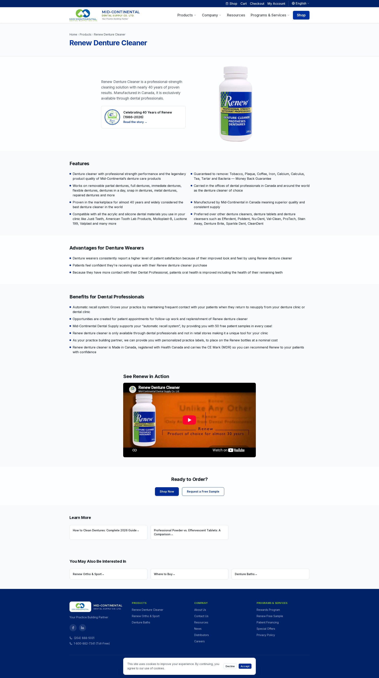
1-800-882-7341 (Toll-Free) (92, 643)
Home (73, 34)
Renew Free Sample (270, 616)
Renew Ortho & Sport (145, 616)
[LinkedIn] (82, 627)
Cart (243, 4)
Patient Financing (268, 622)
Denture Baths (141, 622)
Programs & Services (268, 15)
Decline (230, 666)
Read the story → (135, 122)
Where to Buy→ (164, 574)
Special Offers (266, 628)
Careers (199, 641)
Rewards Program (268, 609)
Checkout (257, 4)
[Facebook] (73, 627)
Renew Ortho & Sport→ (88, 574)
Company (210, 15)
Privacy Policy (266, 635)
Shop (233, 4)
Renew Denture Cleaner (147, 609)
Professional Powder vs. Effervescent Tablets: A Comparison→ (187, 532)
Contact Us (201, 616)
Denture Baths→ (246, 574)
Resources (236, 15)
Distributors (201, 635)
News (198, 628)
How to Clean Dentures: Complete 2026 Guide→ (106, 530)
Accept (245, 666)
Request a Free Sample (203, 491)
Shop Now (167, 491)
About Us (200, 609)
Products (185, 15)
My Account (276, 4)
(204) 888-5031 (84, 638)
